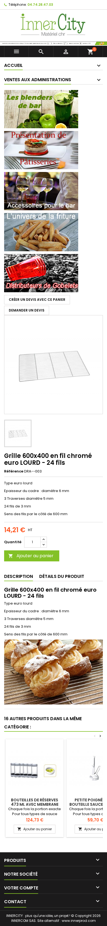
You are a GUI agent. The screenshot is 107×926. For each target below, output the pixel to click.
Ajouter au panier (31, 556)
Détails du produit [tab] (61, 576)
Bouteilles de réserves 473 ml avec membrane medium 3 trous (34, 804)
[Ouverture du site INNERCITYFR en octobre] (53, 43)
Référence (13, 471)
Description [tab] (18, 576)
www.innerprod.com (79, 920)
